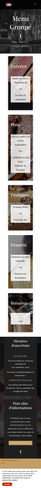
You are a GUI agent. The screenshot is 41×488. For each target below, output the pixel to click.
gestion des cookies (9, 480)
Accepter (7, 484)
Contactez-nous (20, 443)
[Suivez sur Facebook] (20, 452)
